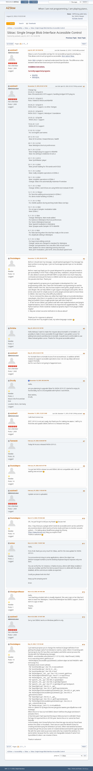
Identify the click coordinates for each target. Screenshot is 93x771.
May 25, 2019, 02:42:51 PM (35, 353)
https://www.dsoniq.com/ (37, 532)
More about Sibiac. (68, 56)
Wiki (33, 60)
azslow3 (13, 50)
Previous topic (71, 38)
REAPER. (35, 75)
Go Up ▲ (85, 769)
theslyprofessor (17, 591)
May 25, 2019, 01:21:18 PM (35, 328)
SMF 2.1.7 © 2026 (10, 768)
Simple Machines (20, 768)
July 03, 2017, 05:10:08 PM (35, 50)
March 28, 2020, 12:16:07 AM (36, 616)
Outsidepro (15, 258)
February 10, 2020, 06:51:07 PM (37, 465)
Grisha (13, 328)
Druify (13, 380)
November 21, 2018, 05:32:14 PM (37, 86)
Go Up (9, 746)
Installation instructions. (36, 67)
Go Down (10, 44)
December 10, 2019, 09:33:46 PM (39, 380)
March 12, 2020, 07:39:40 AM (36, 518)
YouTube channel (77, 19)
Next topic (82, 38)
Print (84, 44)
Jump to (56, 756)
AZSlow (10, 7)
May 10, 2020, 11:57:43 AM (35, 644)
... (26, 44)
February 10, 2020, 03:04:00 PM (37, 441)
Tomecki (14, 441)
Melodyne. (36, 77)
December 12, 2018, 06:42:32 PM (37, 258)
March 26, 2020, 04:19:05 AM (36, 591)
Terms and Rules (77, 769)
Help (69, 769)
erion (12, 543)
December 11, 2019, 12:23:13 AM (37, 413)
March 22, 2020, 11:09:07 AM (36, 543)
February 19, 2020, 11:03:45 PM (37, 490)
